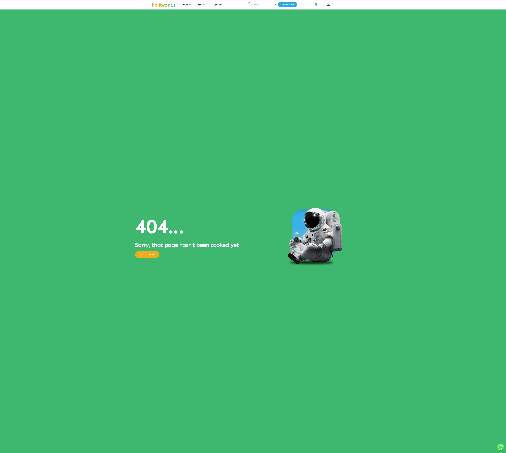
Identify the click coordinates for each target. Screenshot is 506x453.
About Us (201, 4)
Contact (218, 4)
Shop (185, 4)
